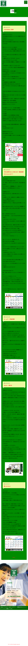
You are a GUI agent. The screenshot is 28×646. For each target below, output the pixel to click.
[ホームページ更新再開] (14, 374)
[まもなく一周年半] (14, 474)
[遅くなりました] (14, 550)
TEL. (14, 596)
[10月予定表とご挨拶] (14, 160)
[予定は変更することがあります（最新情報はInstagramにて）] (14, 307)
